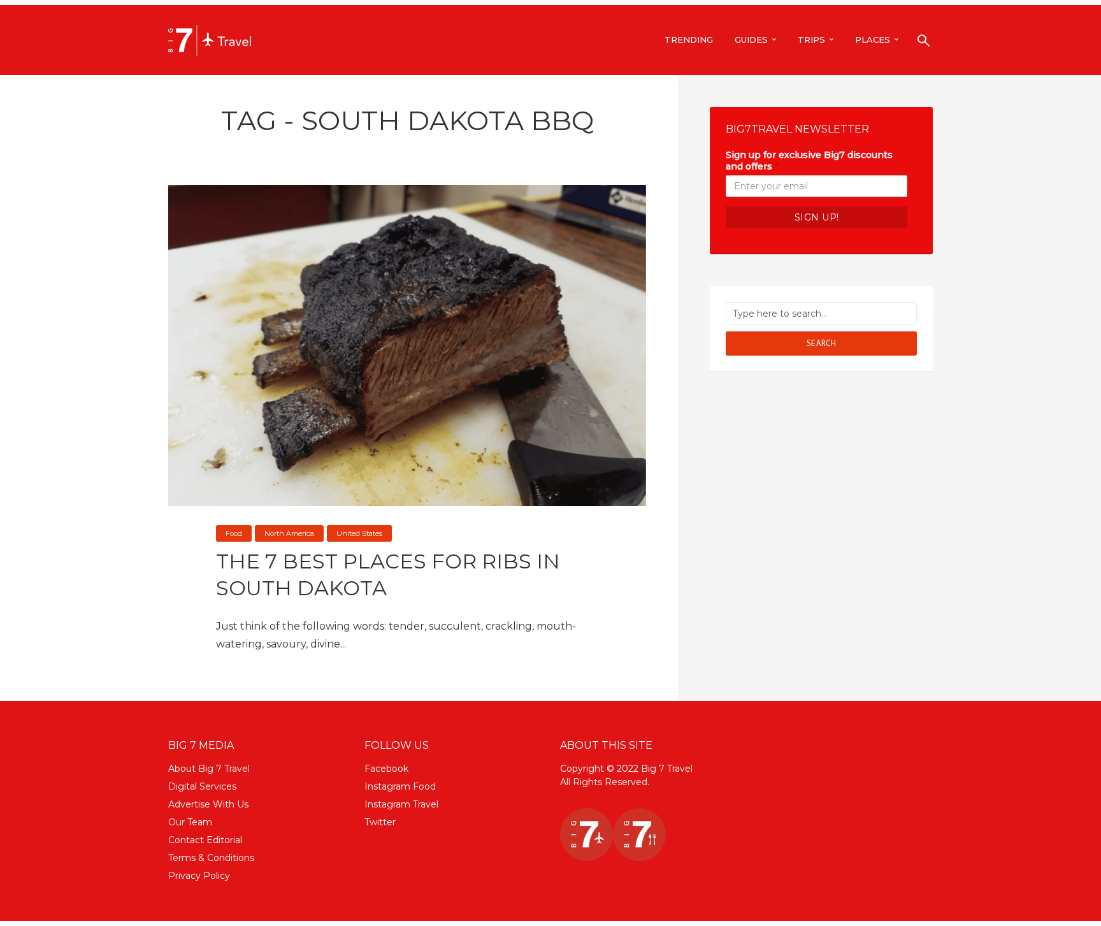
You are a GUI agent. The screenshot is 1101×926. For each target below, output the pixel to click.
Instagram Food (400, 786)
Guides (751, 39)
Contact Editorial (205, 840)
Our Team (190, 822)
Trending (689, 39)
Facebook (386, 768)
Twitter (380, 822)
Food (234, 533)
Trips (811, 39)
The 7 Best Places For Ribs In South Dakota (388, 574)
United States (359, 533)
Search (822, 343)
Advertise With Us (208, 804)
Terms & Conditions (211, 858)
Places (872, 39)
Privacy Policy (199, 875)
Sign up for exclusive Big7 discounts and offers (809, 160)
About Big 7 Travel (209, 768)
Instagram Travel (401, 804)
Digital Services (202, 786)
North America (289, 533)
